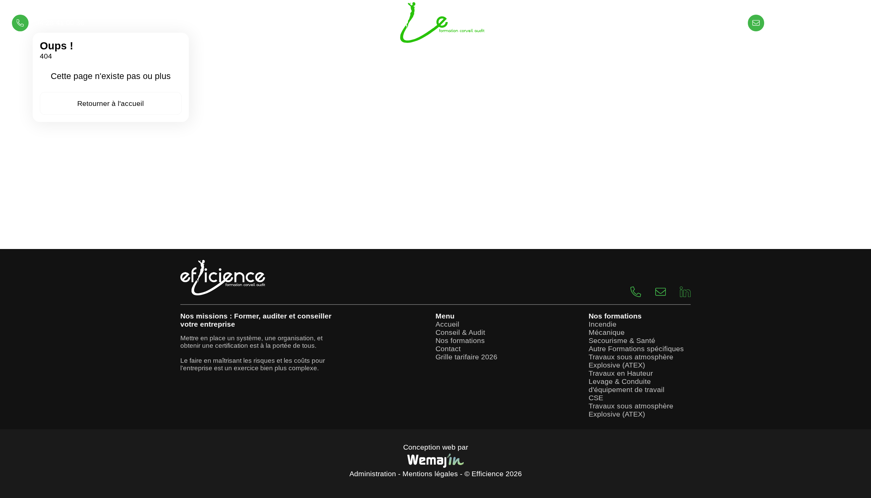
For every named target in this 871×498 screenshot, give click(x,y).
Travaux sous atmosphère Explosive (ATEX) (631, 361)
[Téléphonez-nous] (628, 291)
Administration (372, 474)
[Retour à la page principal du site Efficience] (435, 23)
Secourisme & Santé (622, 340)
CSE (596, 398)
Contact (448, 349)
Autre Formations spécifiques (636, 349)
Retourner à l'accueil (110, 103)
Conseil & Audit (460, 332)
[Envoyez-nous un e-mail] (653, 291)
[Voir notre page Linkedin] (678, 291)
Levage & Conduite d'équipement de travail (626, 385)
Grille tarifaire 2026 (466, 357)
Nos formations (460, 340)
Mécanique (607, 332)
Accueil (447, 324)
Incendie (603, 324)
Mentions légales (430, 474)
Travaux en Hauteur (621, 373)
